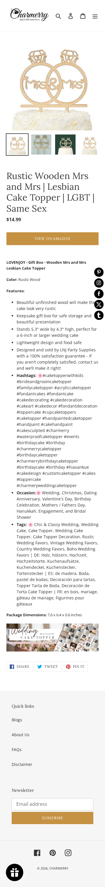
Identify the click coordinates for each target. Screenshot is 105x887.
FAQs (17, 749)
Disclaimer (22, 764)
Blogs (17, 720)
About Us (20, 734)
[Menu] (95, 16)
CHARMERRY (58, 868)
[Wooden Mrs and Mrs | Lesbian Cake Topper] (52, 637)
